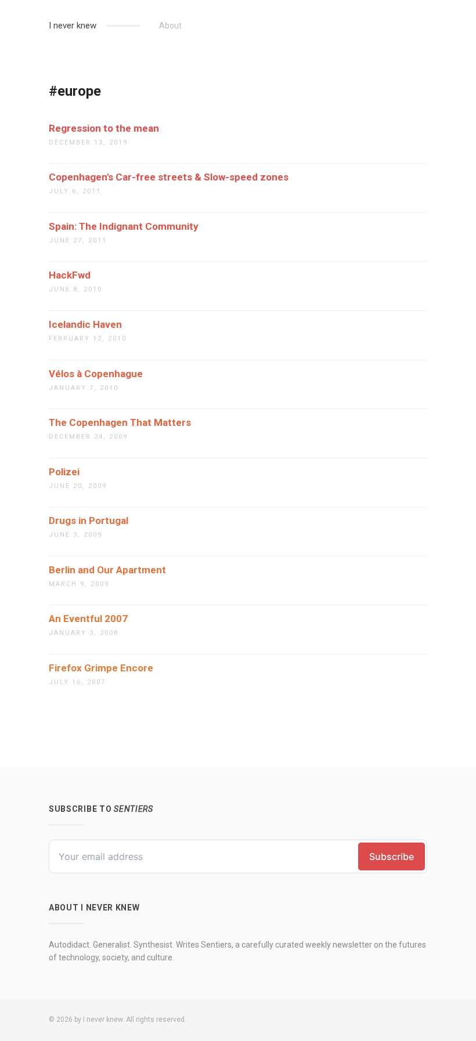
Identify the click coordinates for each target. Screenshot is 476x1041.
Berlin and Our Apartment (107, 570)
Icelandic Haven (85, 324)
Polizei (64, 472)
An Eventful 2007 (88, 618)
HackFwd (70, 275)
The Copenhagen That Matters (120, 422)
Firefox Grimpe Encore (101, 668)
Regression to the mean (104, 128)
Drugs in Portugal (88, 520)
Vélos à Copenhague (96, 373)
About (170, 25)
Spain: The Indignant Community (124, 226)
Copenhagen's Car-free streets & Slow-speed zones (169, 177)
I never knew (72, 25)
